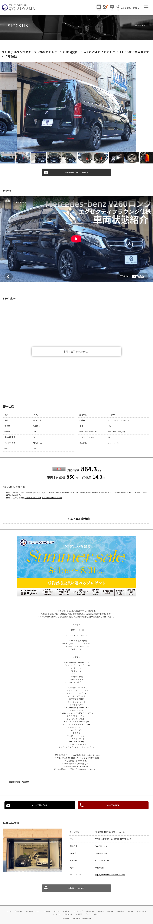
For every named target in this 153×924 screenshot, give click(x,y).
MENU (146, 7)
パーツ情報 (46, 911)
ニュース (57, 911)
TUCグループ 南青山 (18, 7)
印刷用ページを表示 (76, 888)
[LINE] (112, 7)
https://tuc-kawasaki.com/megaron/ (110, 874)
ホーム (9, 911)
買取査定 (131, 911)
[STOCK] (99, 7)
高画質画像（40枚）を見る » (76, 172)
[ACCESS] (105, 7)
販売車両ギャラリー (32, 911)
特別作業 (110, 911)
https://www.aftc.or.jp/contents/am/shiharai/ (43, 497)
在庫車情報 (18, 911)
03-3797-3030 (130, 7)
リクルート (56, 914)
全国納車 (101, 911)
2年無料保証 (90, 911)
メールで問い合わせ (40, 805)
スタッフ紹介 (141, 911)
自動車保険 (120, 911)
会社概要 (79, 914)
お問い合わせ (68, 914)
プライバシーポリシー (92, 914)
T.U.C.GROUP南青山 (76, 519)
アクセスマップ (77, 911)
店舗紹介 (66, 911)
